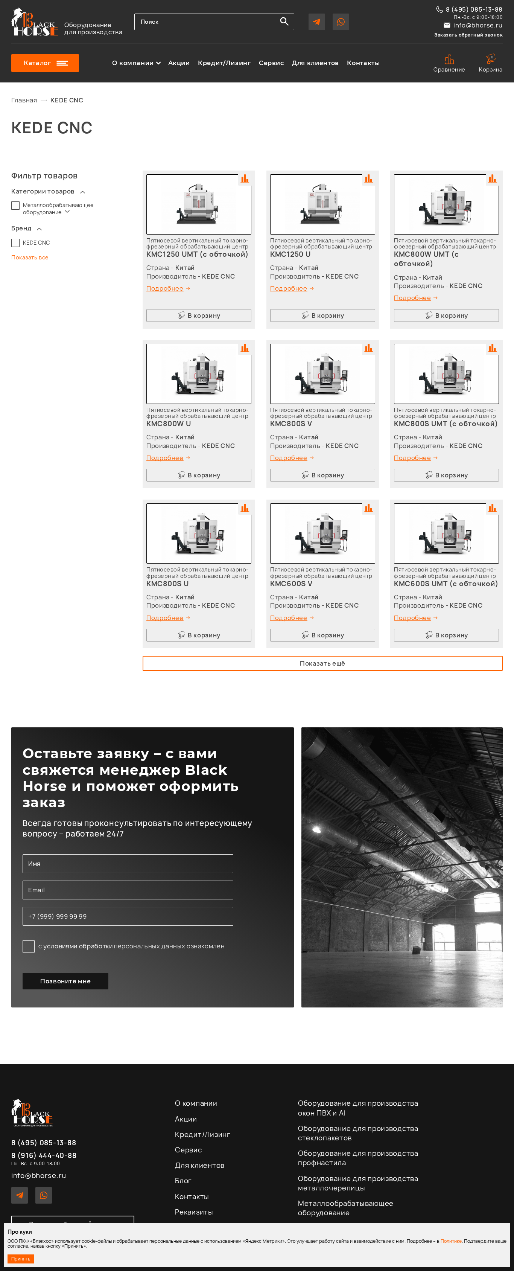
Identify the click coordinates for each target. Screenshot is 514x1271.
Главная (24, 100)
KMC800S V (291, 423)
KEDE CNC (36, 242)
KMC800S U (167, 583)
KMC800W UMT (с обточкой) (426, 259)
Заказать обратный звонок (468, 35)
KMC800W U (168, 423)
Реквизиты (194, 1212)
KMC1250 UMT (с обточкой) (197, 254)
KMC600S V (291, 583)
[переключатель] (82, 191)
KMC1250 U (290, 254)
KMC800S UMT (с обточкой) (446, 423)
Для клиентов (315, 63)
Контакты (363, 63)
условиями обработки (78, 946)
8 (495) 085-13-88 (474, 9)
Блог (183, 1181)
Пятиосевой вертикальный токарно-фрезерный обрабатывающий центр (197, 243)
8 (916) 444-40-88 (43, 1156)
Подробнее (165, 288)
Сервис (271, 63)
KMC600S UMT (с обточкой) (446, 583)
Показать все (30, 257)
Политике (451, 1241)
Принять (20, 1259)
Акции (179, 63)
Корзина (491, 64)
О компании (133, 63)
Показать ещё (322, 663)
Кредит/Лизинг (224, 63)
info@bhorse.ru (478, 25)
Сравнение (449, 69)
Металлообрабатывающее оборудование (58, 208)
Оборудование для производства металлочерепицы (358, 1183)
